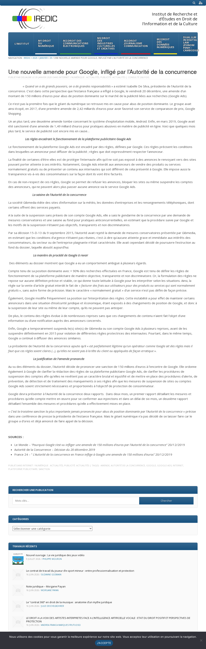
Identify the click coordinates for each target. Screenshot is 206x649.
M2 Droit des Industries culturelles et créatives (106, 43)
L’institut (21, 43)
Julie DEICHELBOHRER (52, 606)
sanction (44, 469)
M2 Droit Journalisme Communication (136, 43)
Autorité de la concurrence (128, 465)
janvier (43, 57)
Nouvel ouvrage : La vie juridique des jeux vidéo (55, 555)
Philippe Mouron (52, 559)
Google (151, 465)
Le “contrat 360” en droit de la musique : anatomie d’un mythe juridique (69, 602)
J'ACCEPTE (104, 643)
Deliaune (26, 77)
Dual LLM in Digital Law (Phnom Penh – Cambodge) (191, 43)
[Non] (201, 640)
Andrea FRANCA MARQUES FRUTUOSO (61, 625)
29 (51, 57)
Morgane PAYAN (50, 590)
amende (105, 465)
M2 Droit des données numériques (165, 43)
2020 (35, 57)
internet (178, 465)
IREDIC (27, 57)
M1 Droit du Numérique (46, 43)
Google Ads (164, 465)
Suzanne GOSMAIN (51, 574)
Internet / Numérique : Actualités (79, 77)
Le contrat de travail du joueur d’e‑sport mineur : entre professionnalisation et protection (80, 570)
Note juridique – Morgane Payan (46, 586)
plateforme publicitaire (22, 469)
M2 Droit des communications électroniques (75, 43)
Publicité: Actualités (112, 77)
